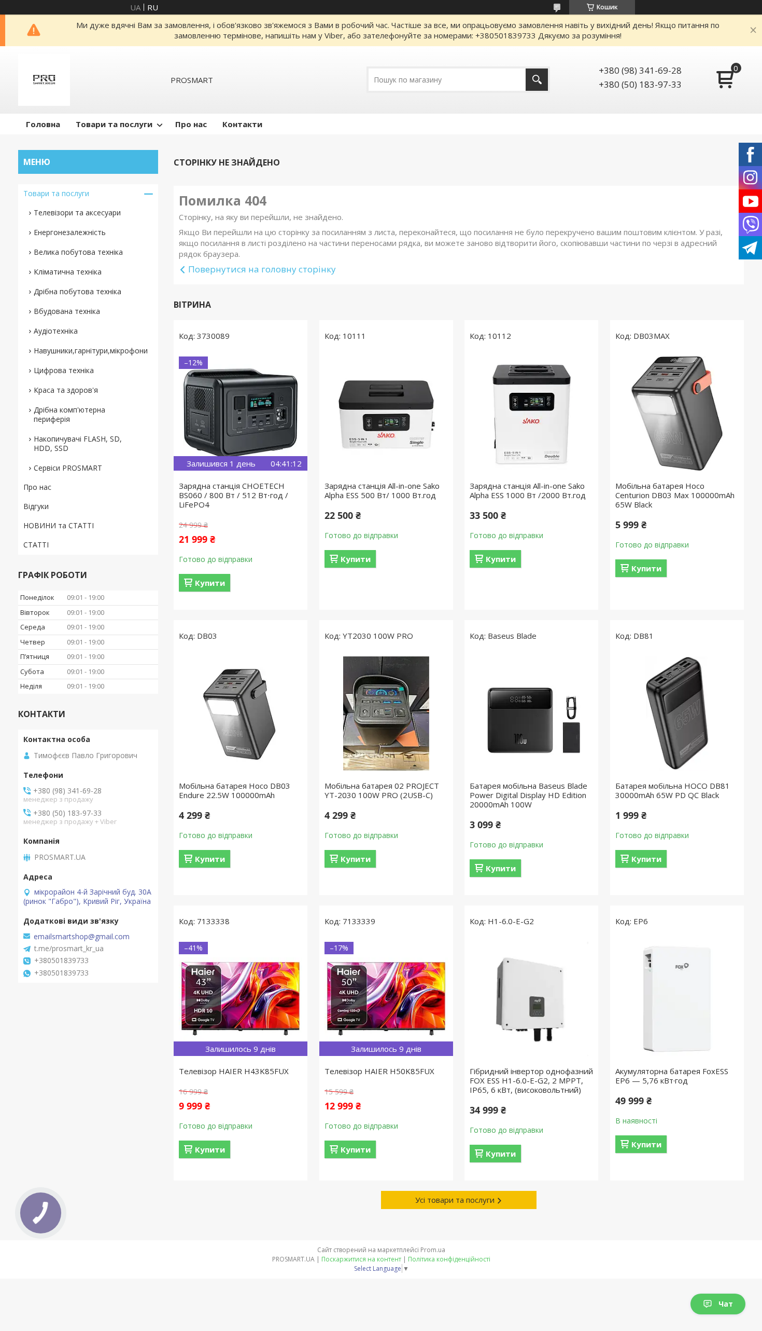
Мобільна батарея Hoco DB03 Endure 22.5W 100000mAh (234, 790)
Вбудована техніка (67, 311)
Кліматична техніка (68, 272)
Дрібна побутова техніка (77, 291)
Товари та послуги (114, 124)
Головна (43, 124)
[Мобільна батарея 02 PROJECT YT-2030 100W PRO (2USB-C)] (386, 713)
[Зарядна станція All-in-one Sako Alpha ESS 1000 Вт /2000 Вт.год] (531, 413)
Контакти (242, 124)
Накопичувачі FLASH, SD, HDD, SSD (78, 443)
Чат (725, 1304)
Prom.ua (432, 1249)
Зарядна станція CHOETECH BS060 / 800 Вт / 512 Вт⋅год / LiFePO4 (233, 495)
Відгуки (36, 506)
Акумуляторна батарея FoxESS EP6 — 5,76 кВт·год (671, 1075)
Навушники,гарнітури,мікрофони (91, 350)
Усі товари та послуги (455, 1200)
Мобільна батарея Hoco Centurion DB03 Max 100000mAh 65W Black (675, 495)
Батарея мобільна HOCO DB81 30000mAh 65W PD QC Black (672, 790)
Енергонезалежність (70, 232)
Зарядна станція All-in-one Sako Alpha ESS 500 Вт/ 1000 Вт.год (382, 490)
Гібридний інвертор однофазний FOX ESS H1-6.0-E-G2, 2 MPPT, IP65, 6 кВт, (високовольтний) (531, 1080)
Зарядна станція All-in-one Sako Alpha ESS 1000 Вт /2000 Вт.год (528, 490)
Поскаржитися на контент (361, 1259)
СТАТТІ (36, 545)
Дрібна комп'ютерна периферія (69, 414)
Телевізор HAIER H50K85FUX (379, 1071)
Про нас (191, 124)
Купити (210, 583)
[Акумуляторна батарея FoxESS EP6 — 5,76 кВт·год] (677, 999)
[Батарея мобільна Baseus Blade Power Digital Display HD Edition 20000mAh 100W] (531, 713)
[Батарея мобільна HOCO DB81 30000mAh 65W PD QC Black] (677, 713)
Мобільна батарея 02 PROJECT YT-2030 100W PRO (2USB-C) (381, 790)
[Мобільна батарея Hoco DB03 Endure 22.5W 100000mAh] (240, 713)
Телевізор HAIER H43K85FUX (234, 1071)
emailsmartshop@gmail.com (82, 936)
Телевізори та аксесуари (77, 212)
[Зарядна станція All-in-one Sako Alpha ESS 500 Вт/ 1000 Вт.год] (386, 413)
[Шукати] (537, 79)
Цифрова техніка (64, 370)
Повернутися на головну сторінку (262, 269)
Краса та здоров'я (66, 390)
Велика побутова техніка (78, 252)
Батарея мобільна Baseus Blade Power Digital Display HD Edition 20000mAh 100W (528, 795)
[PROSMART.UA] (44, 80)
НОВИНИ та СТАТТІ (58, 525)
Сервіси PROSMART (68, 468)
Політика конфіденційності (449, 1259)
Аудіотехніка (56, 331)
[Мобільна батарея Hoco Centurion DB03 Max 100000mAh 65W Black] (677, 413)
